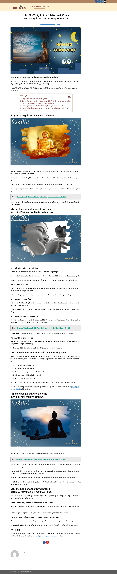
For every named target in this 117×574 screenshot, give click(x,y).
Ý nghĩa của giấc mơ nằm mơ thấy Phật (34, 99)
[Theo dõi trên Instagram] (99, 1)
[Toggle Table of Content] (68, 96)
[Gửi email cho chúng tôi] (105, 1)
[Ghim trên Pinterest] (47, 542)
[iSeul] (20, 7)
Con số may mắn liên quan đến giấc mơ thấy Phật (38, 103)
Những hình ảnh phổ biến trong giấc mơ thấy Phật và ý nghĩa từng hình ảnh (46, 101)
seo (58, 24)
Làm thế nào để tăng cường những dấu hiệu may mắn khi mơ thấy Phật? (45, 108)
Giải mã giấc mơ (39, 7)
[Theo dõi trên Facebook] (96, 1)
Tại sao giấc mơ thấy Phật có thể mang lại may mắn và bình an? (42, 106)
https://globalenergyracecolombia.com (47, 536)
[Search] (32, 7)
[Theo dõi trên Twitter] (102, 1)
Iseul (48, 7)
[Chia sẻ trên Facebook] (44, 542)
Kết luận (24, 110)
